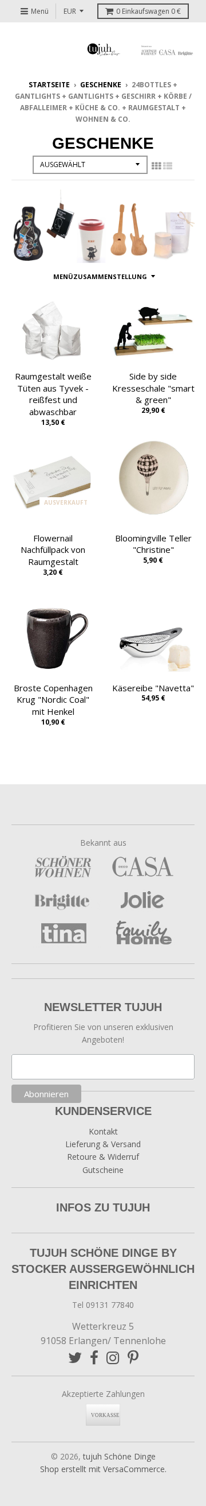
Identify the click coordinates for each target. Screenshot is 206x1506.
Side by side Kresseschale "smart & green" (153, 388)
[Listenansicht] (167, 165)
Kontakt (103, 1131)
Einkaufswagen (148, 11)
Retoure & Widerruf (103, 1156)
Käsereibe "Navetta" (153, 688)
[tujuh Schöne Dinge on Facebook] (94, 1357)
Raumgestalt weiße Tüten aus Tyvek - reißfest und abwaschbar (53, 393)
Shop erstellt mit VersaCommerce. (103, 1469)
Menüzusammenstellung (100, 276)
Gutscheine (103, 1169)
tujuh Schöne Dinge (119, 1456)
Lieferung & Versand (103, 1144)
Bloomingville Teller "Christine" (153, 544)
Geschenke (100, 85)
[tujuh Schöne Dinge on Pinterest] (133, 1357)
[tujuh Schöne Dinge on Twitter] (75, 1357)
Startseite (49, 85)
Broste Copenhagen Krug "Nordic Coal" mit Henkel (53, 700)
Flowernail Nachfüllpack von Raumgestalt (53, 550)
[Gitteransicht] (156, 165)
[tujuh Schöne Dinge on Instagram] (113, 1357)
